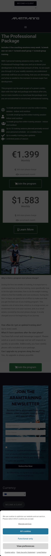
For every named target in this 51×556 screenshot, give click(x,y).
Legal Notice (41, 552)
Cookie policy (10, 552)
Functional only (25, 538)
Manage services (24, 524)
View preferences (25, 546)
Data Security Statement (26, 552)
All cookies (25, 531)
